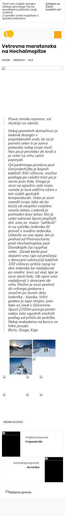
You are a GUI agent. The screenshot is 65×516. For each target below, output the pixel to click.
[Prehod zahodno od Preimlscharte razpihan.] (44, 348)
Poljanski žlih (37, 439)
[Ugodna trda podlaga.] (32, 383)
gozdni (6, 60)
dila (30, 60)
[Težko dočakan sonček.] (21, 348)
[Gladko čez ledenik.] (51, 383)
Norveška (26, 465)
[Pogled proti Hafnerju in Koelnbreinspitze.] (14, 401)
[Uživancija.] (32, 401)
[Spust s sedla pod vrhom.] (14, 383)
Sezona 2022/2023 (13, 422)
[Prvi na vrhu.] (21, 366)
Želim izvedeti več (53, 8)
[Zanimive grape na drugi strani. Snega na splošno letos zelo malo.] (51, 401)
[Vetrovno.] (44, 366)
